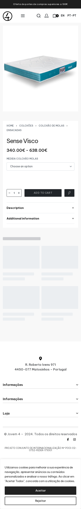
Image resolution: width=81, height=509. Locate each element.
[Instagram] (74, 439)
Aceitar (40, 490)
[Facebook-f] (68, 439)
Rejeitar (40, 501)
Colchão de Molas (51, 125)
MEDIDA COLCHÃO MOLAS (22, 158)
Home (10, 125)
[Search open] (39, 16)
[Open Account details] (46, 16)
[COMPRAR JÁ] (69, 193)
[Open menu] (23, 15)
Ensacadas (14, 130)
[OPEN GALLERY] (40, 68)
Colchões (26, 125)
